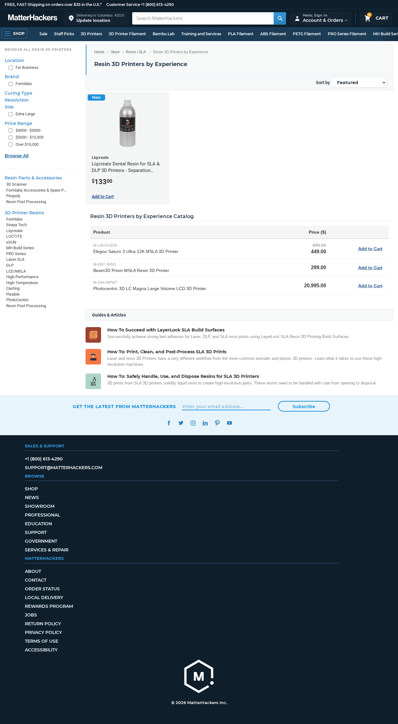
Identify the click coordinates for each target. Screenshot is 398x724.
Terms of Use (41, 641)
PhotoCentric (17, 300)
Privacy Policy (43, 632)
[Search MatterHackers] (280, 18)
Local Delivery (44, 597)
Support (36, 532)
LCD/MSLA (16, 271)
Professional (42, 515)
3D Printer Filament (127, 33)
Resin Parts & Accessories (33, 178)
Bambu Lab (163, 33)
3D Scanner (16, 184)
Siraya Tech (16, 224)
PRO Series (16, 253)
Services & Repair (46, 550)
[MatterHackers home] (33, 18)
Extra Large (25, 114)
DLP (10, 265)
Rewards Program (49, 606)
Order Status (42, 589)
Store (115, 52)
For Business (27, 67)
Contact (35, 580)
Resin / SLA (136, 52)
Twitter (180, 422)
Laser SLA (15, 259)
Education (38, 523)
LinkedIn (205, 422)
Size (9, 107)
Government (41, 541)
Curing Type (18, 93)
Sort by (323, 82)
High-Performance (22, 276)
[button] (96, 18)
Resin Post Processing (26, 201)
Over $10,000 (27, 144)
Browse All (17, 156)
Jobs (31, 615)
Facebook (168, 422)
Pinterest (217, 422)
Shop (31, 489)
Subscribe (304, 406)
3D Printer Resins (24, 212)
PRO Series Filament (347, 33)
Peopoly (13, 195)
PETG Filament (307, 33)
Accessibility (41, 650)
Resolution (17, 100)
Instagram (192, 422)
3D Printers (91, 33)
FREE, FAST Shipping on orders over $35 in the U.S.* (53, 4)
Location (14, 60)
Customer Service (123, 4)
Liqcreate (14, 230)
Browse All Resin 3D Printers (38, 49)
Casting (13, 288)
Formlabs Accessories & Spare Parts (36, 190)
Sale (43, 33)
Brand (12, 76)
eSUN (11, 242)
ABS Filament (273, 33)
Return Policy (43, 623)
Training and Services (201, 33)
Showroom (39, 506)
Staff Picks (64, 33)
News (32, 497)
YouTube (229, 422)
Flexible (13, 294)
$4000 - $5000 (28, 130)
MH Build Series (20, 247)
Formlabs (24, 83)
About (33, 571)
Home (99, 52)
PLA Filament (240, 33)
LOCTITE (14, 236)
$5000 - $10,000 (30, 137)
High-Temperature (22, 282)
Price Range (18, 123)
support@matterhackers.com (63, 467)
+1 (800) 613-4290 (157, 4)
